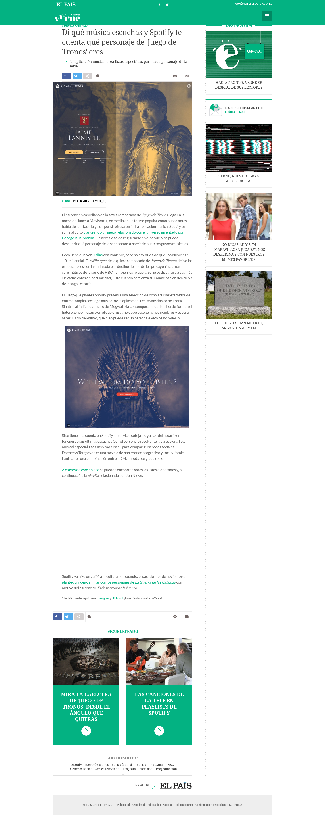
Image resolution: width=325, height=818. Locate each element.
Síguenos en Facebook (159, 4)
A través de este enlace (80, 470)
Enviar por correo (186, 76)
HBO (170, 765)
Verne (67, 18)
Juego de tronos (97, 765)
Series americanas (150, 765)
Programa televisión (138, 769)
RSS (230, 805)
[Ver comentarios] (99, 76)
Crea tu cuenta (262, 3)
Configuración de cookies (210, 805)
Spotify (76, 765)
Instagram (103, 598)
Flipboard (117, 598)
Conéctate (242, 3)
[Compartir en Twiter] (77, 76)
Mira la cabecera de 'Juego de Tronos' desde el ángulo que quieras (86, 707)
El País (66, 4)
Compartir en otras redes (87, 76)
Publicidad (123, 805)
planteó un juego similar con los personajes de (119, 582)
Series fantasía (123, 765)
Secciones (267, 16)
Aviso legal (138, 805)
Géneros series (81, 769)
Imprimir (175, 76)
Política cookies (184, 805)
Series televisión (107, 769)
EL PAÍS (176, 785)
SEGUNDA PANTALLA (75, 25)
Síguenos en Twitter (167, 4)
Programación (166, 769)
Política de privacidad (160, 805)
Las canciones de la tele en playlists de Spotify (159, 704)
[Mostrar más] (122, 775)
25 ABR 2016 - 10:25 (89, 201)
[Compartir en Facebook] (66, 76)
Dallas (97, 255)
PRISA (238, 805)
